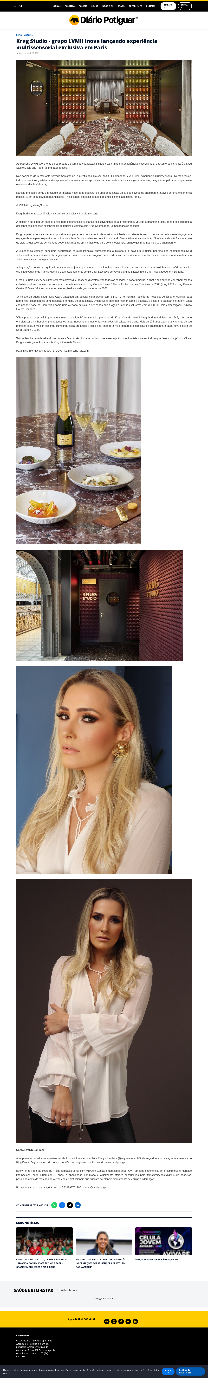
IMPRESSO (167, 6)
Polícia (83, 6)
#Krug (29, 205)
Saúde (94, 6)
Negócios (108, 6)
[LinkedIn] (135, 1321)
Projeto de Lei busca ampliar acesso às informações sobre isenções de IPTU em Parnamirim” (101, 1263)
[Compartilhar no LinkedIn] (78, 1205)
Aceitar (168, 1371)
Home (19, 34)
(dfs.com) (84, 350)
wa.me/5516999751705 (67, 1187)
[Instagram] (114, 1321)
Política (70, 6)
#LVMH (20, 205)
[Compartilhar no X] (70, 1205)
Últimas (151, 6)
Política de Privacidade (185, 1371)
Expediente (135, 6)
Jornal (57, 6)
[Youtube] (107, 1321)
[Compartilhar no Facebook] (62, 1205)
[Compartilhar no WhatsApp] (54, 1205)
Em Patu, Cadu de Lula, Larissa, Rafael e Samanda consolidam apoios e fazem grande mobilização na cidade (41, 1263)
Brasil (121, 6)
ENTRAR (184, 6)
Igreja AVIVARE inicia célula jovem (156, 1259)
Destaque (28, 34)
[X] (128, 1321)
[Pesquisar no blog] (21, 6)
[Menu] (15, 6)
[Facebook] (121, 1321)
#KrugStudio (40, 205)
